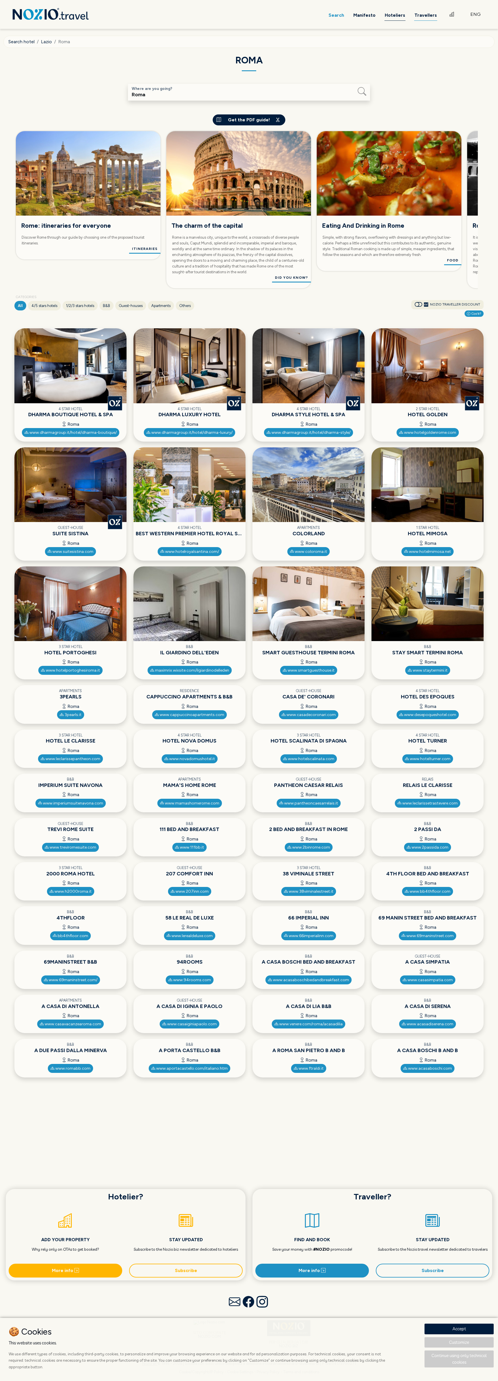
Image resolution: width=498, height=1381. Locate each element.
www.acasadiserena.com (429, 1024)
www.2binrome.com (310, 847)
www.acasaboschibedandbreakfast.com (310, 979)
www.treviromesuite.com (72, 847)
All (20, 306)
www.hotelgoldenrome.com (429, 432)
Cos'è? (475, 314)
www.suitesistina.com (72, 551)
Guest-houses (131, 306)
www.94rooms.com (191, 979)
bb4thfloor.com (72, 935)
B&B (106, 306)
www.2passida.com (429, 847)
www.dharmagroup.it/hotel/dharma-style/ (310, 432)
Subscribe (186, 1270)
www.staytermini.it (430, 670)
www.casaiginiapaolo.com (191, 1024)
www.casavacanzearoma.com (72, 1024)
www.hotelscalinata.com (310, 758)
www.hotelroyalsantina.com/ (191, 551)
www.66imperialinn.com (310, 935)
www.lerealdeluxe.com (192, 935)
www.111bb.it (191, 847)
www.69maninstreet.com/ (72, 979)
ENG (475, 14)
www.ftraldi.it (311, 1068)
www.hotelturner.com (429, 758)
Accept (459, 1328)
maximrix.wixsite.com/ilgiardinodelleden (191, 670)
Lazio (46, 41)
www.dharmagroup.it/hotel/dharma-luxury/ (191, 432)
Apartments (161, 306)
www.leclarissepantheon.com (72, 758)
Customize (459, 1342)
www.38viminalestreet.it (310, 891)
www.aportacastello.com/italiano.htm (191, 1068)
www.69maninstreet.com (429, 935)
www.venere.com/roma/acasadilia (310, 1024)
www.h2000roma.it (73, 891)
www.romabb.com (72, 1068)
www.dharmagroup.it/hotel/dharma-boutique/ (73, 432)
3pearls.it (73, 714)
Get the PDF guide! (249, 120)
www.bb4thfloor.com (429, 891)
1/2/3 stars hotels (80, 306)
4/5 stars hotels (44, 306)
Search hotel (21, 41)
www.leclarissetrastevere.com (429, 803)
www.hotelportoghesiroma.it (72, 670)
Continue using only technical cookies (459, 1359)
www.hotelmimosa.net (429, 551)
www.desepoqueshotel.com (429, 714)
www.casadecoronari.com (311, 714)
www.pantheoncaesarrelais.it (310, 803)
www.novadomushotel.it (191, 758)
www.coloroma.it (310, 551)
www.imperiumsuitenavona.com (72, 803)
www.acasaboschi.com (429, 1068)
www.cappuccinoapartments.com (191, 714)
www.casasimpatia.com (430, 979)
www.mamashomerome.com (191, 803)
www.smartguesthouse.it (311, 670)
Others (185, 306)
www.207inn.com (192, 891)
